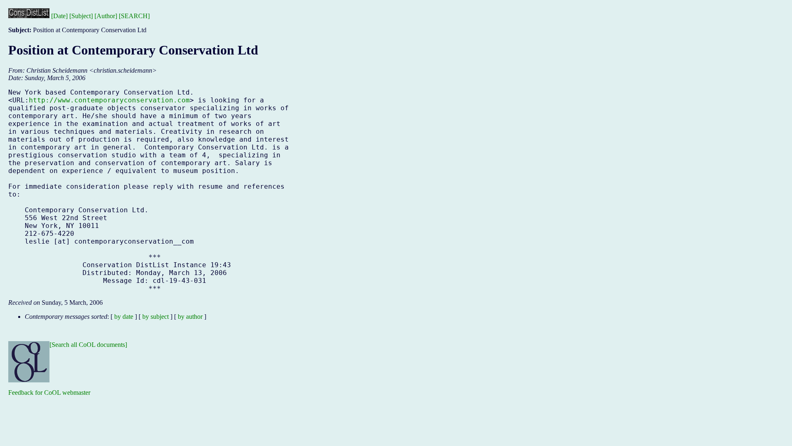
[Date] (59, 15)
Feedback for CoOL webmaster (49, 392)
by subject (155, 316)
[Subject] (81, 15)
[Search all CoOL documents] (88, 344)
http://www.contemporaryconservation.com (109, 100)
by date (123, 316)
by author (190, 316)
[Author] (105, 15)
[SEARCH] (134, 15)
